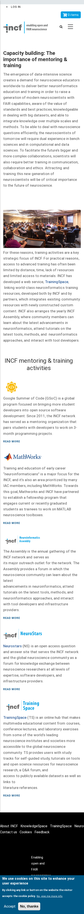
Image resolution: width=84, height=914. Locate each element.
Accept (10, 906)
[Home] (28, 27)
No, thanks (29, 906)
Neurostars (12, 646)
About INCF (9, 826)
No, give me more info (49, 896)
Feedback (42, 832)
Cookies (26, 832)
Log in (16, 6)
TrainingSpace (56, 282)
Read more (11, 441)
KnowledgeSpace (33, 826)
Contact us (8, 832)
